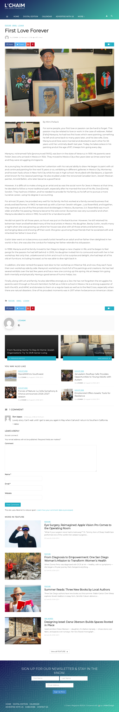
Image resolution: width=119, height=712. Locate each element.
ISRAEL (14, 25)
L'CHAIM (21, 25)
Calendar (47, 16)
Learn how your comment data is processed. (55, 510)
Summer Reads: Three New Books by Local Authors (77, 589)
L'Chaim (15, 37)
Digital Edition (30, 16)
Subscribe (30, 707)
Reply (16, 424)
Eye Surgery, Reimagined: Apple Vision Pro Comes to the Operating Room (77, 526)
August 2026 (23, 371)
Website (8, 493)
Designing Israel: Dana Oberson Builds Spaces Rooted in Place (78, 623)
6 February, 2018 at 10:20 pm (34, 417)
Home (16, 16)
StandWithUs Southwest (30, 374)
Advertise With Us (65, 16)
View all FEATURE (58, 651)
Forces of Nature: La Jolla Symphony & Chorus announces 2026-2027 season (37, 394)
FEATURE (8, 25)
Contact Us (42, 707)
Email (7, 484)
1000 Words (48, 618)
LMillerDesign (108, 705)
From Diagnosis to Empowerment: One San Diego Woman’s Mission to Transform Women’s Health (76, 559)
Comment (9, 443)
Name (8, 474)
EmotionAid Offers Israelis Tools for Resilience (92, 394)
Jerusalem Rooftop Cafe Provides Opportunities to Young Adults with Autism (93, 377)
